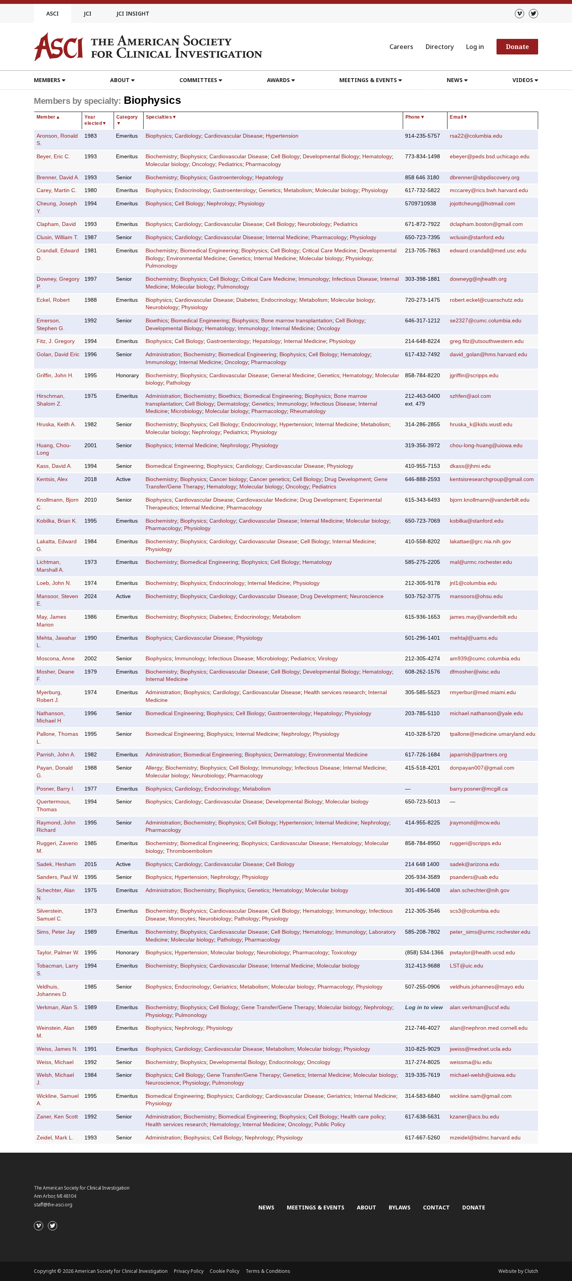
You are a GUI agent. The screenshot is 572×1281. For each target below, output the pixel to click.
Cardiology (188, 136)
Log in (475, 46)
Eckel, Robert (53, 300)
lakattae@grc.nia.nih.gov (480, 541)
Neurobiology (314, 224)
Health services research (334, 692)
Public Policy (329, 1124)
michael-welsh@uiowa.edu (483, 1075)
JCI (87, 13)
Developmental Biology (331, 156)
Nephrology (221, 203)
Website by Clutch (518, 1271)
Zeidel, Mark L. (55, 1138)
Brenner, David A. (58, 177)
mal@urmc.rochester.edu (481, 562)
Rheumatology (308, 411)
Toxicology (344, 953)
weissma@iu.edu (471, 1062)
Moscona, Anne (56, 659)
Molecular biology (167, 164)
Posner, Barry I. (56, 789)
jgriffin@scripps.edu (474, 375)
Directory (440, 46)
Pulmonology (161, 266)
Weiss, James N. (57, 1049)
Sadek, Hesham (56, 864)
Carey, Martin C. (57, 190)
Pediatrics (230, 164)
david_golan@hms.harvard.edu (488, 354)
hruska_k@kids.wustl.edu (481, 424)
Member (49, 117)
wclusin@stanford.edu (477, 237)
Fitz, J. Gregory (56, 341)
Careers (401, 46)
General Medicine (292, 375)
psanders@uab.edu (474, 877)
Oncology (203, 164)
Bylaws (400, 1207)
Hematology (377, 156)
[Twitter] (533, 13)
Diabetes (247, 300)
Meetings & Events (315, 1207)
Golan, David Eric (58, 354)
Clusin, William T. (57, 237)
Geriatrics (225, 987)
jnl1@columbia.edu (473, 583)
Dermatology (233, 404)
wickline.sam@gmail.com (481, 1096)
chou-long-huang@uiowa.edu (486, 445)
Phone (415, 117)
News (266, 1207)
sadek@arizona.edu (474, 864)
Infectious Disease (354, 279)
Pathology (178, 383)
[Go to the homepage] (148, 46)
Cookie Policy (224, 1271)
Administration (163, 354)
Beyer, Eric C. (53, 156)
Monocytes (181, 919)
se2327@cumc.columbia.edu (485, 321)
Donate (517, 46)
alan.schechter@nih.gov (479, 890)
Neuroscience (367, 596)
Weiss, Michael (55, 1062)
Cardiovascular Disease (233, 136)
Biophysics (159, 136)
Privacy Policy (189, 1271)
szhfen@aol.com (470, 396)
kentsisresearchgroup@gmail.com (492, 479)
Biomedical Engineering (209, 251)
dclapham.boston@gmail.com (486, 224)
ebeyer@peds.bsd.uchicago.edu (490, 156)
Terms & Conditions (268, 1271)
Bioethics (157, 321)
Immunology (313, 279)
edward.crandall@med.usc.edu (488, 251)
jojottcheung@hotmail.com (482, 203)
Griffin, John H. (55, 375)
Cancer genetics (269, 479)
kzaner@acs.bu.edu (474, 1117)
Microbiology (186, 411)
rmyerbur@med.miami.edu (483, 692)
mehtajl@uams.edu (474, 638)
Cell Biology (285, 156)
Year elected (95, 120)
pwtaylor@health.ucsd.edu (482, 953)
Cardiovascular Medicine (266, 500)
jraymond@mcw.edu (475, 823)
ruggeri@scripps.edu (475, 843)
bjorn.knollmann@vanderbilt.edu (490, 500)
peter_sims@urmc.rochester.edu (490, 932)
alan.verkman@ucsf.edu (480, 1007)
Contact (436, 1207)
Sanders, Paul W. (58, 877)
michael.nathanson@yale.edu (486, 713)
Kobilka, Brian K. (57, 521)
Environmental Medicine (196, 258)
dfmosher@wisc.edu (475, 672)
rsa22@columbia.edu (476, 136)
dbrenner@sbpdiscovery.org (484, 177)
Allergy (154, 768)
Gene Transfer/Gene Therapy (277, 1007)
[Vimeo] (519, 13)
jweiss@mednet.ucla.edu (480, 1049)
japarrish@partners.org (478, 755)
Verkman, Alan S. (58, 1007)
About (366, 1207)
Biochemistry (161, 156)
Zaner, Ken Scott (57, 1117)
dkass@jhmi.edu (470, 466)
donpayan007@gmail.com (482, 768)
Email (459, 117)
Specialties (161, 117)
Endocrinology (192, 190)
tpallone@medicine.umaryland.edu (492, 734)
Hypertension (282, 136)
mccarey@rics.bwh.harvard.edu (489, 190)
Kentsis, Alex (52, 479)
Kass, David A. (54, 466)
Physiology (374, 190)
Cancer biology (227, 479)
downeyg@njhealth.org (478, 279)
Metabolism (298, 190)
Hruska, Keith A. (56, 424)
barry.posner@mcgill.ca (479, 789)
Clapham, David (56, 224)
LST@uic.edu (466, 966)
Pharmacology (263, 164)
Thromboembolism (189, 851)
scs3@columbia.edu (475, 911)
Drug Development (348, 479)
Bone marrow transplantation (296, 321)
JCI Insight (132, 13)
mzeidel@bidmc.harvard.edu (485, 1138)
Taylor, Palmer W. (58, 953)
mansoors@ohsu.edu (476, 596)
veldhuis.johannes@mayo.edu (487, 987)
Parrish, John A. (56, 755)
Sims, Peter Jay (56, 932)
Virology (328, 659)
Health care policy (362, 1117)
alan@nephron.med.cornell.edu (489, 1028)
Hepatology (269, 177)
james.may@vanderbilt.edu (483, 617)
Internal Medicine (287, 237)
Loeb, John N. (54, 583)
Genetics (270, 190)
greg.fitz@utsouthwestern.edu (487, 341)
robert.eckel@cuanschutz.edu (486, 300)
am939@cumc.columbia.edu (485, 659)
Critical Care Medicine (329, 251)
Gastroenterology (230, 177)
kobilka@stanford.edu (477, 521)
